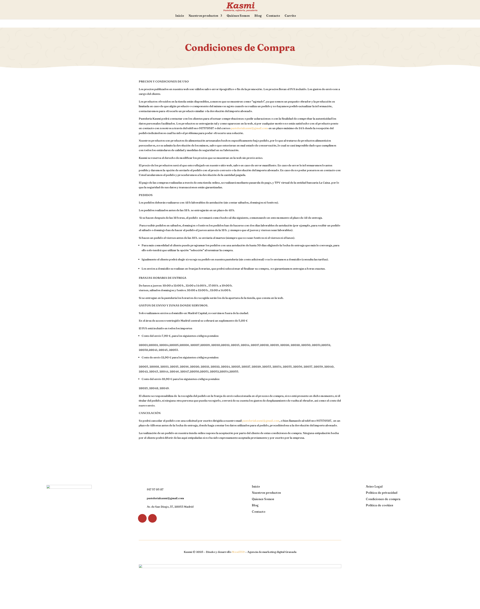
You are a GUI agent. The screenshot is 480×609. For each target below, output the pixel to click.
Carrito (290, 15)
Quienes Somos (263, 499)
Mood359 (238, 552)
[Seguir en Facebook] (142, 518)
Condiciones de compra (383, 499)
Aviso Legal (374, 486)
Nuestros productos (203, 15)
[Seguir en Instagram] (152, 518)
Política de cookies (379, 505)
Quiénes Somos (238, 15)
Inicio (179, 15)
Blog (258, 15)
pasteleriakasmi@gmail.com (249, 128)
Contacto (273, 15)
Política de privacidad (381, 492)
